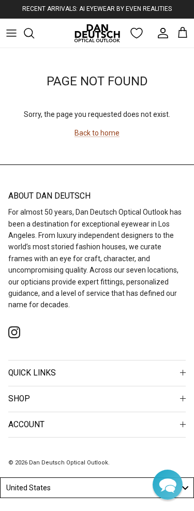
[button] (168, 485)
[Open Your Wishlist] (136, 33)
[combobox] (97, 487)
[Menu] (11, 33)
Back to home (97, 133)
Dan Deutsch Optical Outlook (68, 462)
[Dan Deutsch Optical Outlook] (97, 33)
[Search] (34, 33)
